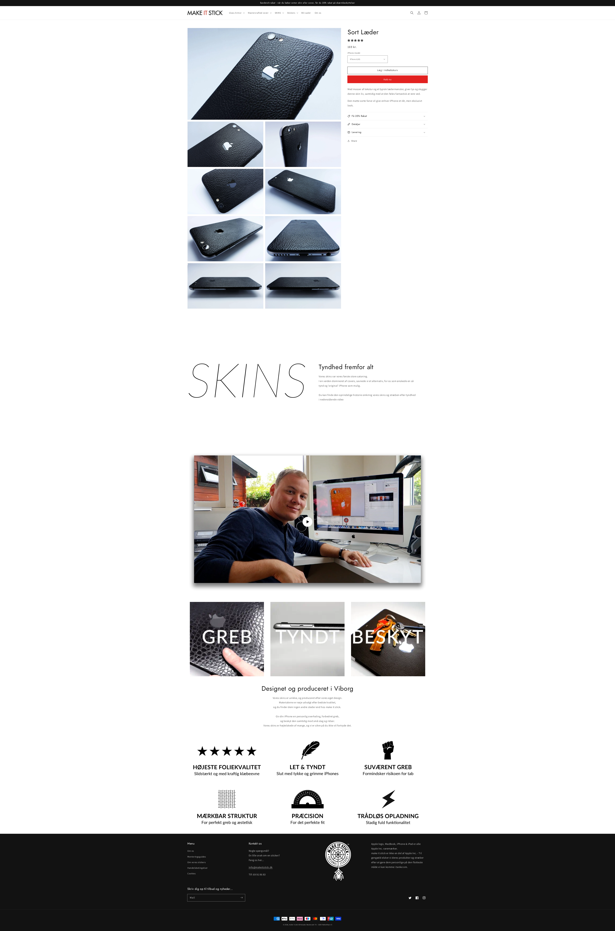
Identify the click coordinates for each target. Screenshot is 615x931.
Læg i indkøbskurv (387, 70)
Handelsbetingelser (197, 867)
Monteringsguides (196, 856)
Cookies (191, 873)
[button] (411, 12)
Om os (190, 850)
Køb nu (388, 79)
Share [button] (354, 140)
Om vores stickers (196, 862)
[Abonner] (241, 897)
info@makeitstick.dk (261, 867)
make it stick (294, 925)
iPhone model (354, 53)
